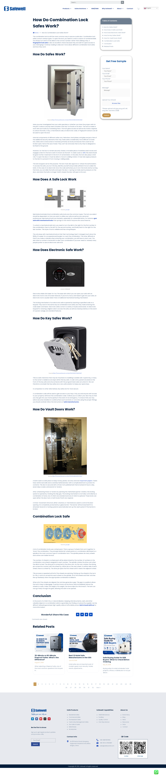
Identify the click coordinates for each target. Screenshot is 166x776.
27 (71, 688)
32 (93, 688)
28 (75, 688)
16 (91, 684)
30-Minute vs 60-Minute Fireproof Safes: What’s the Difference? (47, 657)
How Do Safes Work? (110, 27)
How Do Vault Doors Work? (113, 38)
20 (108, 684)
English (148, 8)
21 (112, 684)
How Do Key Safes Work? (112, 35)
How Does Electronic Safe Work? (115, 33)
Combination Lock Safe (112, 41)
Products (66, 9)
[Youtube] (40, 718)
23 (121, 684)
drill (84, 153)
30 (84, 688)
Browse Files (116, 103)
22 (117, 684)
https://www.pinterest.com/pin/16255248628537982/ (67, 476)
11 (71, 684)
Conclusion (108, 44)
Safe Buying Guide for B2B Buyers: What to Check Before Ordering (116, 659)
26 (66, 688)
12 (75, 684)
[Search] (122, 2)
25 (130, 684)
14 (83, 684)
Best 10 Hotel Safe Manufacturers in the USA (80, 656)
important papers (86, 481)
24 (126, 684)
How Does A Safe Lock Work (113, 30)
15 (87, 684)
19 (104, 684)
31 (88, 688)
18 (100, 684)
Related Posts (108, 46)
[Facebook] (36, 718)
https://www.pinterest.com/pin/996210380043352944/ (67, 120)
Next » (98, 688)
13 (79, 684)
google (67, 209)
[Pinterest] (49, 718)
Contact (130, 9)
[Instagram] (45, 718)
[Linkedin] (32, 718)
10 (67, 684)
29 (80, 688)
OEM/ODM (94, 9)
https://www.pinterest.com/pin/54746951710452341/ (67, 373)
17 (95, 684)
